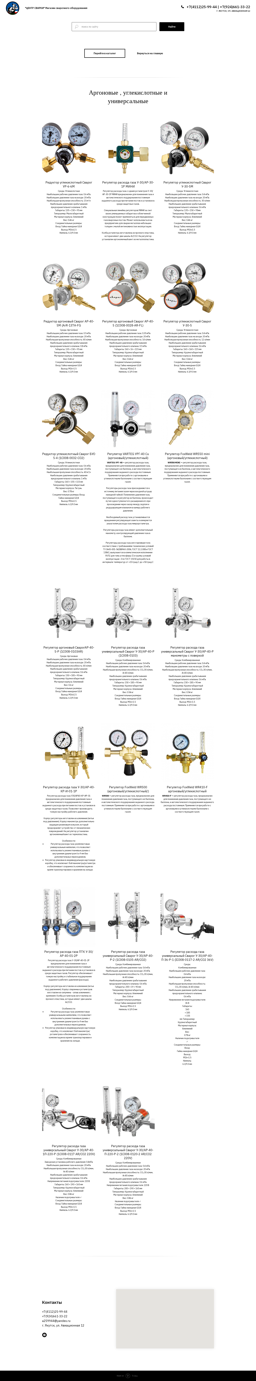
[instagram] (44, 1335)
